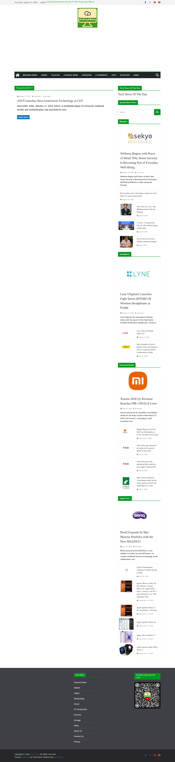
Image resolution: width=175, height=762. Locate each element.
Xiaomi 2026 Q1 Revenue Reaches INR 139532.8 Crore (138, 401)
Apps (114, 75)
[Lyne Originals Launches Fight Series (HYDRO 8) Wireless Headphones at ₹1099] (139, 274)
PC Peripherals (80, 709)
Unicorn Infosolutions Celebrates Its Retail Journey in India (147, 570)
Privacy (77, 741)
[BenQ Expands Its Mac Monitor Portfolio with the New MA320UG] (139, 515)
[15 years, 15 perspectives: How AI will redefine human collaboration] (126, 227)
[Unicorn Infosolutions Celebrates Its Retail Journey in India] (126, 571)
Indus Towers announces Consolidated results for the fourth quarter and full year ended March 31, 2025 (147, 482)
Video (76, 725)
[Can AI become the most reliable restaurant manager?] (126, 242)
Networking (79, 698)
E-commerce (101, 75)
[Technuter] (17, 75)
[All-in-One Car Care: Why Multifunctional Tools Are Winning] (126, 211)
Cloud (76, 704)
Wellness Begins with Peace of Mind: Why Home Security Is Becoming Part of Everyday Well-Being (139, 160)
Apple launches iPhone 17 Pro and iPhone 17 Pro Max (147, 609)
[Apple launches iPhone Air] (126, 624)
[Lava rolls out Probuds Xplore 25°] (126, 334)
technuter (37, 96)
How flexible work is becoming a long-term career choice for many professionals (138, 194)
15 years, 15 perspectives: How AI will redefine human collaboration (147, 225)
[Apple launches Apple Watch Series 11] (126, 650)
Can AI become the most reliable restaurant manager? (147, 240)
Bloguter (125, 75)
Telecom (55, 75)
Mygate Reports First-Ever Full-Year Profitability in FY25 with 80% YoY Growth (147, 432)
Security (77, 714)
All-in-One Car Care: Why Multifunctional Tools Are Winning (146, 209)
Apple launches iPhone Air (146, 622)
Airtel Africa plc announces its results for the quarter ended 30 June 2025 (147, 448)
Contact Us (79, 736)
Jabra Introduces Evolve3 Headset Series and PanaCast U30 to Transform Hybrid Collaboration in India (147, 348)
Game (136, 75)
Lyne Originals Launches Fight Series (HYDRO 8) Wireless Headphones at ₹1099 (136, 301)
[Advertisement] (87, 52)
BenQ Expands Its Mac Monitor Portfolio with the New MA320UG (136, 537)
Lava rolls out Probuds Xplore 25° (145, 332)
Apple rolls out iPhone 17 (146, 635)
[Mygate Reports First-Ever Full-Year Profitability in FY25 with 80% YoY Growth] (126, 434)
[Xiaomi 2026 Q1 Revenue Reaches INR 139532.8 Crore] (139, 381)
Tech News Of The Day (132, 94)
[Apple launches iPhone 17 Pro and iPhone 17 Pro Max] (126, 611)
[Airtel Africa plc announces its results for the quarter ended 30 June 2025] (126, 450)
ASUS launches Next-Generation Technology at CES (50, 100)
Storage (77, 720)
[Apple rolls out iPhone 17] (126, 637)
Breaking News (30, 75)
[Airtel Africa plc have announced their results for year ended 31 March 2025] (126, 466)
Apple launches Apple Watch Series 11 (147, 648)
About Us (78, 731)
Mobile (77, 688)
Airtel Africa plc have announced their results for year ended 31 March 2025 (146, 464)
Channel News (71, 75)
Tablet (76, 693)
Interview (86, 75)
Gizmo (44, 75)
